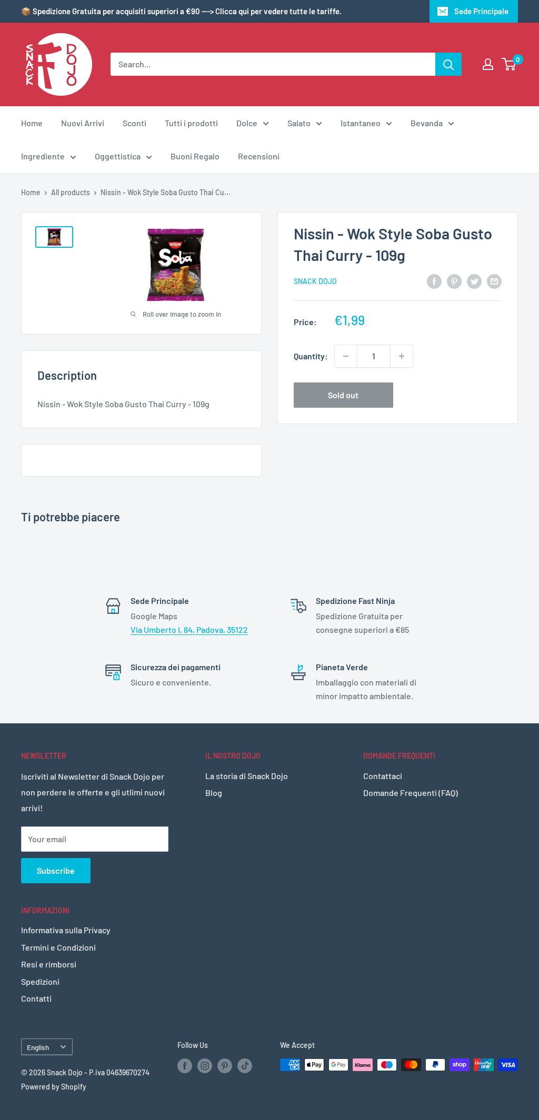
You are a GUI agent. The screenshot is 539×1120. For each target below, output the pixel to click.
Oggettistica (118, 156)
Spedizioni (40, 981)
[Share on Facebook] (434, 281)
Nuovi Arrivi (82, 123)
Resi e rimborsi (48, 964)
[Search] (448, 64)
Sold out (343, 395)
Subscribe (56, 870)
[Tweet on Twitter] (474, 281)
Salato (299, 123)
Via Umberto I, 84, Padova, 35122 (189, 629)
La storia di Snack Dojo (246, 776)
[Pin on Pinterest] (454, 281)
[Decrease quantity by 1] (346, 356)
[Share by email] (494, 281)
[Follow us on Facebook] (184, 1065)
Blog (213, 793)
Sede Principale (481, 11)
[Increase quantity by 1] (402, 356)
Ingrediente (43, 156)
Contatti (36, 998)
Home (32, 123)
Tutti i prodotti (191, 123)
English (38, 1047)
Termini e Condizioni (58, 947)
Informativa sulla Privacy (66, 930)
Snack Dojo (315, 281)
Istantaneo (361, 123)
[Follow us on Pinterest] (224, 1065)
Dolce (246, 123)
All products (70, 192)
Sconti (134, 123)
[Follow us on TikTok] (244, 1065)
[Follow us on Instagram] (204, 1065)
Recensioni (259, 156)
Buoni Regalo (195, 156)
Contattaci (382, 776)
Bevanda (427, 123)
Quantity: (311, 356)
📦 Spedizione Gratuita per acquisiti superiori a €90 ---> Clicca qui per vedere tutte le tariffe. (181, 11)
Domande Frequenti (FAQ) (410, 793)
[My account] (488, 64)
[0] (509, 64)
